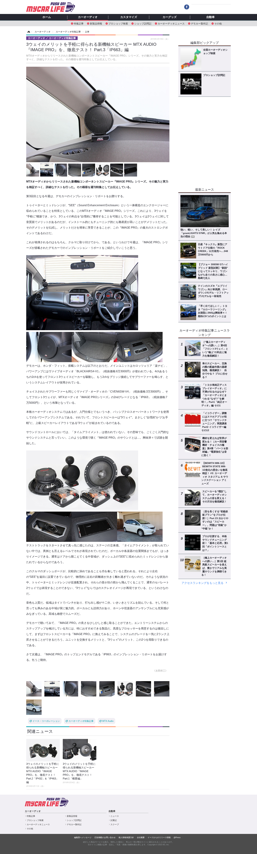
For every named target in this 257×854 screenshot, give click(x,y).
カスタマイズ (128, 17)
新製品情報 (96, 23)
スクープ (114, 824)
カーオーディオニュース (171, 23)
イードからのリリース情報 (159, 837)
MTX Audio (107, 721)
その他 (218, 23)
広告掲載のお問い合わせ (105, 837)
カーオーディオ (88, 17)
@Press (177, 837)
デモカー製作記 (199, 23)
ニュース (114, 816)
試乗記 (113, 820)
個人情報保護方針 (126, 837)
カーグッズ (170, 17)
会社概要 (141, 837)
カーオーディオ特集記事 (81, 721)
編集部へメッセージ (82, 837)
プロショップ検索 (118, 23)
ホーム (46, 17)
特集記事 (79, 23)
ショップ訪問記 (142, 23)
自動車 (210, 17)
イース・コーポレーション (46, 721)
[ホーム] (28, 32)
